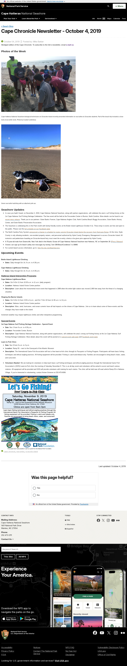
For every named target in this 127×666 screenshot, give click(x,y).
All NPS (22, 556)
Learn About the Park (30, 19)
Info (93, 19)
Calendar (116, 19)
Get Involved (50, 19)
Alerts (100, 19)
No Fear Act (70, 651)
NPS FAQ (69, 647)
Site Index (70, 524)
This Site (8, 556)
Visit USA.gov (62, 660)
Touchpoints (84, 504)
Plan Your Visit (9, 19)
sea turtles (20, 451)
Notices (36, 647)
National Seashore (23, 13)
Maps (109, 19)
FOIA (3, 654)
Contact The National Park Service (45, 652)
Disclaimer (70, 654)
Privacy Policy (7, 651)
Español (69, 529)
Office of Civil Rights (107, 654)
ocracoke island (31, 451)
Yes (38, 488)
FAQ (68, 520)
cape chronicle (9, 451)
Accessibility (6, 647)
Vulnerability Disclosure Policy (111, 647)
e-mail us (70, 45)
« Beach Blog (7, 26)
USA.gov (102, 651)
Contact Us (6, 539)
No (38, 495)
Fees (124, 19)
